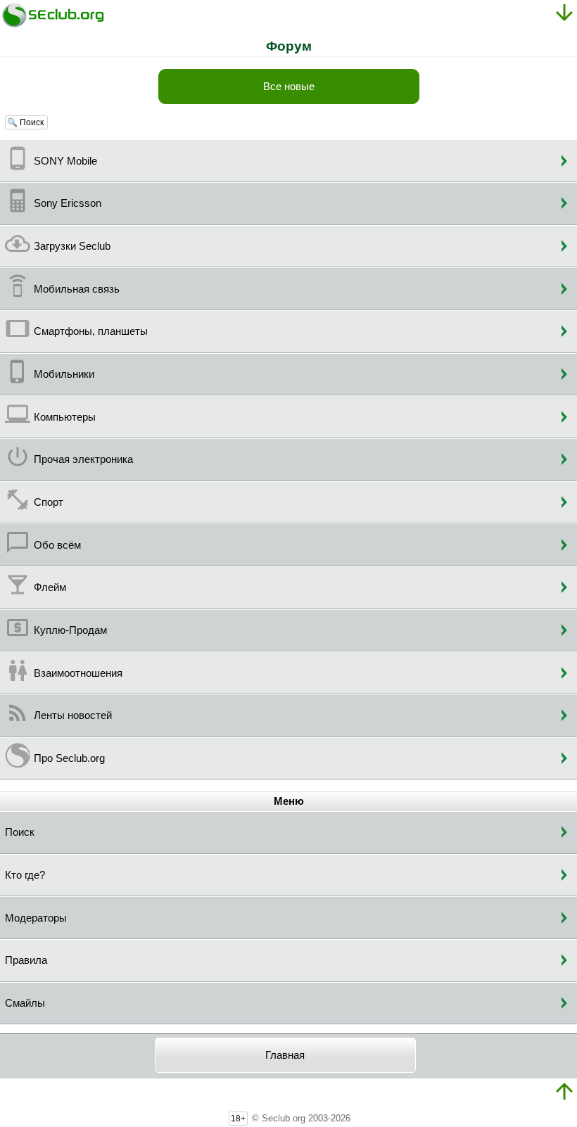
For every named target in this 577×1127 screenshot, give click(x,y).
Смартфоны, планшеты (91, 331)
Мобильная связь (77, 289)
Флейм (50, 587)
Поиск (19, 832)
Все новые (289, 86)
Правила (26, 960)
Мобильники (64, 374)
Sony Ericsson (67, 203)
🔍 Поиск (26, 122)
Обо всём (57, 545)
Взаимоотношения (78, 673)
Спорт (48, 502)
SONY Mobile (65, 161)
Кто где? (25, 875)
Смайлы (25, 1003)
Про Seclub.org (69, 758)
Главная (285, 1055)
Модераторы (36, 918)
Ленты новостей (73, 715)
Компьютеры (65, 417)
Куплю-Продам (70, 630)
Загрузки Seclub (72, 246)
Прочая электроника (83, 459)
